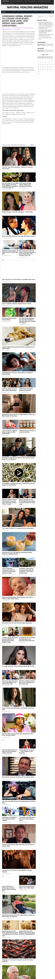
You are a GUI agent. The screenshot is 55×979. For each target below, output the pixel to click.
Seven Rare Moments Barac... (16, 1)
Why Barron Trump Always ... (44, 1)
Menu (3, 12)
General (24, 27)
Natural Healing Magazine (27, 7)
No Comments (16, 29)
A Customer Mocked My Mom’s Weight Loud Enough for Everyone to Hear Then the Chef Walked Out (45, 24)
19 (42, 66)
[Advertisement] (19, 56)
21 (47, 66)
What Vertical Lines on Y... (30, 1)
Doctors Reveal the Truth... (8, 3)
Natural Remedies (5, 29)
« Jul (38, 73)
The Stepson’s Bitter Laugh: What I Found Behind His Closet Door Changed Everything (45, 31)
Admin (3, 27)
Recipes (10, 29)
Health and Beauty (30, 27)
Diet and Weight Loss (19, 27)
